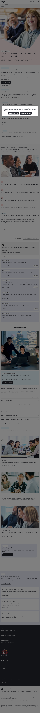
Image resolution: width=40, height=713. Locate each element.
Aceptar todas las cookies (26, 113)
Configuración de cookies (13, 113)
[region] (20, 111)
